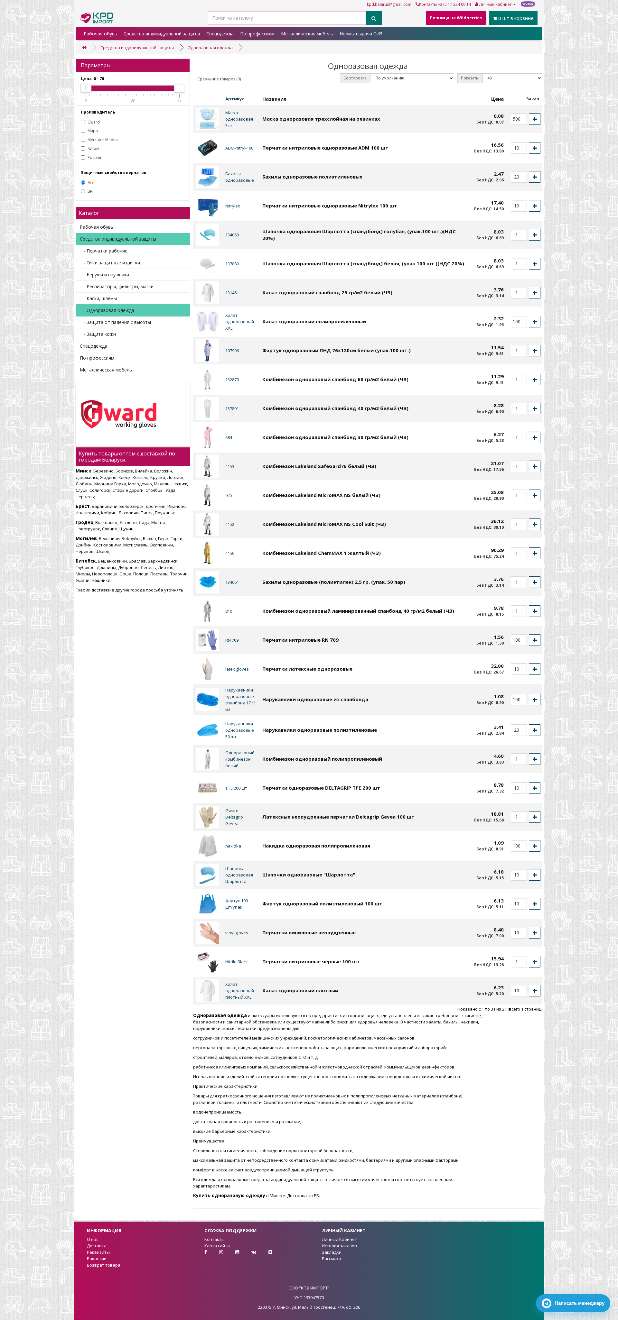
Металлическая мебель (307, 34)
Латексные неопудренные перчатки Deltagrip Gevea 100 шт (338, 816)
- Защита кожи (98, 334)
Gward (93, 122)
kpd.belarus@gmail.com (389, 4)
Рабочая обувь (100, 34)
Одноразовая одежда (210, 47)
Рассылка (331, 1258)
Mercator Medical (103, 139)
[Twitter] (264, 1252)
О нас (92, 1239)
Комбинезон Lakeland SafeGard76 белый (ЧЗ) (319, 466)
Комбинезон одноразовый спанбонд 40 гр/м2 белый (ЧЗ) (335, 408)
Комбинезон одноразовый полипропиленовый (322, 759)
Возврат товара (103, 1265)
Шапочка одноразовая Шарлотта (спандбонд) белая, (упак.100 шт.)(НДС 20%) (363, 263)
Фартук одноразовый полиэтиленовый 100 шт (322, 903)
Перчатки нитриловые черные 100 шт (311, 961)
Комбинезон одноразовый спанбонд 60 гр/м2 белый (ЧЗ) (335, 379)
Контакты (428, 4)
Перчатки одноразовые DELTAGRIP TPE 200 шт (321, 787)
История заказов (339, 1246)
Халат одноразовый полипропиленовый (314, 321)
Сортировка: (355, 78)
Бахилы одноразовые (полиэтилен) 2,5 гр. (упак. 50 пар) (333, 582)
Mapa (92, 130)
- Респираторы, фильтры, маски (117, 286)
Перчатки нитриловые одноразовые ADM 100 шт (325, 147)
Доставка (97, 1246)
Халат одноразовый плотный (300, 990)
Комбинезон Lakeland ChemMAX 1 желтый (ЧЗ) (321, 553)
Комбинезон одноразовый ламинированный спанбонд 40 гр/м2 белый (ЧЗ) (358, 611)
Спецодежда (220, 34)
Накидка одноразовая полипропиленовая (316, 845)
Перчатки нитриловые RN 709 (300, 640)
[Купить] (534, 119)
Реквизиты (98, 1252)
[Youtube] (232, 1252)
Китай (93, 148)
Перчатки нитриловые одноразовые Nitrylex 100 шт (329, 205)
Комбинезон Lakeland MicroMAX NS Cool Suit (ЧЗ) (324, 524)
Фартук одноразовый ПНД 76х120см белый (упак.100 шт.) (336, 350)
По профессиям (257, 34)
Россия (94, 157)
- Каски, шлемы (98, 298)
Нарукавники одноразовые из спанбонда (315, 699)
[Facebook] (200, 1252)
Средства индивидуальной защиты (162, 34)
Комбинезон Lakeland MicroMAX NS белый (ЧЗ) (321, 495)
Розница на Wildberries (456, 18)
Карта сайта (217, 1246)
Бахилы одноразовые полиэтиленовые (312, 176)
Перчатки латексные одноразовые (307, 668)
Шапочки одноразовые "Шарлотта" (308, 874)
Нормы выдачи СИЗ (361, 34)
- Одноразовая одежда (107, 310)
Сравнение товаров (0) (219, 79)
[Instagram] (216, 1252)
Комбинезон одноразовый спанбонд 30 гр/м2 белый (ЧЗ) (335, 437)
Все (90, 182)
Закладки (332, 1252)
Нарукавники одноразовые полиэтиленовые (319, 730)
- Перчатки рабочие (103, 251)
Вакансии (97, 1258)
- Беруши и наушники (104, 274)
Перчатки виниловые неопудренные (309, 932)
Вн (90, 191)
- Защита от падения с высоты (115, 322)
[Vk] (248, 1252)
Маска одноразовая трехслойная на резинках (321, 118)
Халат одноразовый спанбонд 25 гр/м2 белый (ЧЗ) (327, 292)
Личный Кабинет (339, 1239)
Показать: (470, 78)
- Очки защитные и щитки (110, 263)
